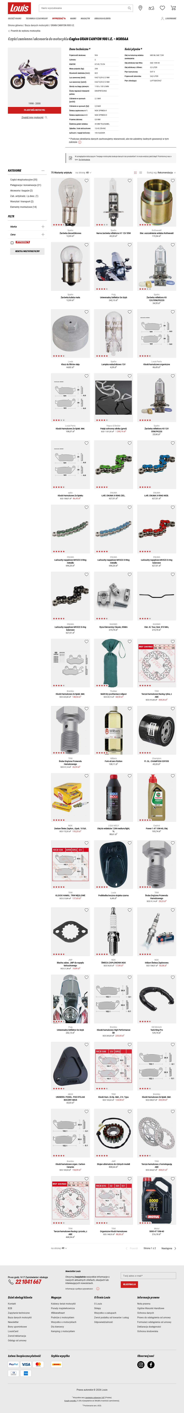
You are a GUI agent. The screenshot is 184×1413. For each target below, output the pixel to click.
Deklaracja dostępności (149, 1326)
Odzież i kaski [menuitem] (14, 18)
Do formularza (84, 160)
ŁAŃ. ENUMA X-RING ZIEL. (113, 495)
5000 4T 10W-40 (156, 1231)
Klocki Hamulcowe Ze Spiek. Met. (70, 428)
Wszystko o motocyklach (63, 1322)
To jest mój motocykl (34, 110)
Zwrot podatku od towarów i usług (111, 1317)
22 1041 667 (28, 1282)
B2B (10, 1308)
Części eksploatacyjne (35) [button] (23, 179)
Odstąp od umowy (17, 1340)
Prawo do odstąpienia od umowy (154, 1317)
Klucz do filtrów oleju (70, 364)
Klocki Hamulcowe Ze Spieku (70, 495)
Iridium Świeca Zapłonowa (156, 963)
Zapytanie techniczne (19, 1313)
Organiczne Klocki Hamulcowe (113, 1231)
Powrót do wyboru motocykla (25, 30)
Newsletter (13, 1322)
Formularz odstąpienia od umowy (154, 1322)
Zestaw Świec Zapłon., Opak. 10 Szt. (70, 828)
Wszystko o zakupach (105, 1313)
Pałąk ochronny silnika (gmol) (113, 428)
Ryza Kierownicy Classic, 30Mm (113, 627)
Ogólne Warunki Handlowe (150, 1308)
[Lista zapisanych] (162, 8)
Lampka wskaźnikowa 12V (113, 364)
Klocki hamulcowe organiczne (156, 364)
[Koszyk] (173, 8)
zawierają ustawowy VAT (95, 1398)
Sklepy (97, 1308)
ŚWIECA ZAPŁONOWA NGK (113, 963)
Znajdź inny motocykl (32, 117)
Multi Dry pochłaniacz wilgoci (113, 694)
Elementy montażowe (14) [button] (23, 207)
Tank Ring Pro (157, 1030)
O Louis (98, 1303)
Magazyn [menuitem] (85, 18)
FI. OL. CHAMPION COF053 (156, 761)
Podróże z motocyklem (62, 1317)
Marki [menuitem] (73, 18)
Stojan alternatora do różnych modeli (113, 1164)
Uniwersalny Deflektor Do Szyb (113, 297)
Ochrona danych (145, 1313)
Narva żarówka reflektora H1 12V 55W (113, 233)
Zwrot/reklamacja (17, 1336)
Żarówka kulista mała (70, 297)
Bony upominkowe (17, 1326)
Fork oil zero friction (113, 761)
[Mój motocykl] (151, 8)
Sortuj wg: (152, 172)
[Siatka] (135, 172)
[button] (129, 8)
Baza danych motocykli (20, 1317)
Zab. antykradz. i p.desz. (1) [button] (24, 196)
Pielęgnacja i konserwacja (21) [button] (25, 185)
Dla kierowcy (57, 1326)
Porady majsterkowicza (63, 1308)
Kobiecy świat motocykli (63, 1303)
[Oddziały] (140, 8)
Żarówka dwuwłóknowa (70, 233)
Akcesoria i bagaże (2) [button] (21, 190)
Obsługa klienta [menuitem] (102, 18)
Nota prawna (143, 1303)
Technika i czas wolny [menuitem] (37, 18)
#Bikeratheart (58, 1313)
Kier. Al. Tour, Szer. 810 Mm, (156, 627)
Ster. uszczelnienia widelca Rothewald (157, 233)
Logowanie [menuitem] (170, 18)
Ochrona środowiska (147, 1331)
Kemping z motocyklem (63, 1331)
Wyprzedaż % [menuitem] (59, 18)
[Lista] (140, 172)
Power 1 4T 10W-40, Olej (156, 828)
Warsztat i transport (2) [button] (22, 201)
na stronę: (80, 172)
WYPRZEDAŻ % (22, 242)
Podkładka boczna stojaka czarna (113, 895)
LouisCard (13, 1331)
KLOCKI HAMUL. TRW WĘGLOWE (70, 895)
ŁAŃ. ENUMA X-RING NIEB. (156, 495)
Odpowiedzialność (103, 1322)
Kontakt (12, 1303)
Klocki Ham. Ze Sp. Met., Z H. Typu (113, 1097)
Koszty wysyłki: (70, 1401)
